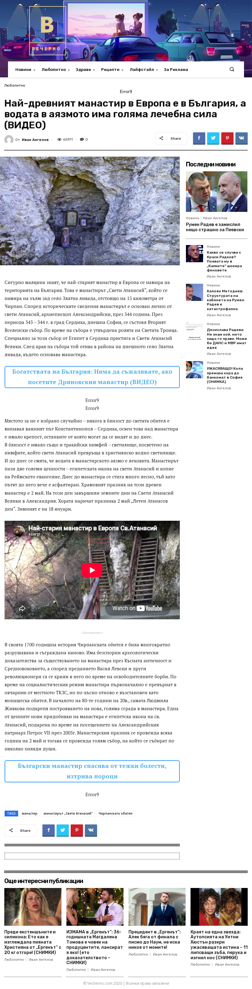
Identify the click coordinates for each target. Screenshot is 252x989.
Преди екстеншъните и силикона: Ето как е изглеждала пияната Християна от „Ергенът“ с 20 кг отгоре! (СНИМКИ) (32, 942)
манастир (29, 813)
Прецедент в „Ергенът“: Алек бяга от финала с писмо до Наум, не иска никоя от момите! (154, 939)
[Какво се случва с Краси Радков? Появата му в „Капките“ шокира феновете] (194, 253)
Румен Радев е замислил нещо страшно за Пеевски (215, 227)
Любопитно (14, 85)
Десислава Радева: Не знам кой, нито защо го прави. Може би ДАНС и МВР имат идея (227, 339)
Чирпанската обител (115, 813)
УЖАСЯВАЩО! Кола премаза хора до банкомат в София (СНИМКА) (225, 375)
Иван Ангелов (35, 140)
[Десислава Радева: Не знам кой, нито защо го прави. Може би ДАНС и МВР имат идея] (194, 331)
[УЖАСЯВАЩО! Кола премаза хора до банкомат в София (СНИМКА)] (194, 369)
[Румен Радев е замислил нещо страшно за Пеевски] (216, 191)
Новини (192, 218)
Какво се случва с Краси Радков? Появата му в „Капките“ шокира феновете (224, 261)
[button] (232, 69)
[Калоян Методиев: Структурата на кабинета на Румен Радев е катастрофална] (194, 292)
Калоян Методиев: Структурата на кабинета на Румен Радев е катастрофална (225, 300)
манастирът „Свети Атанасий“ (68, 813)
